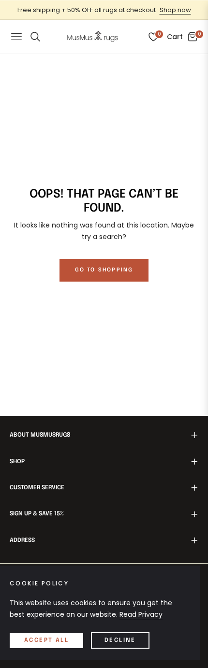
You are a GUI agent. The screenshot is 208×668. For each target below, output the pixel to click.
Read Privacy (141, 614)
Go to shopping (104, 270)
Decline (120, 640)
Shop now (175, 9)
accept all (46, 640)
